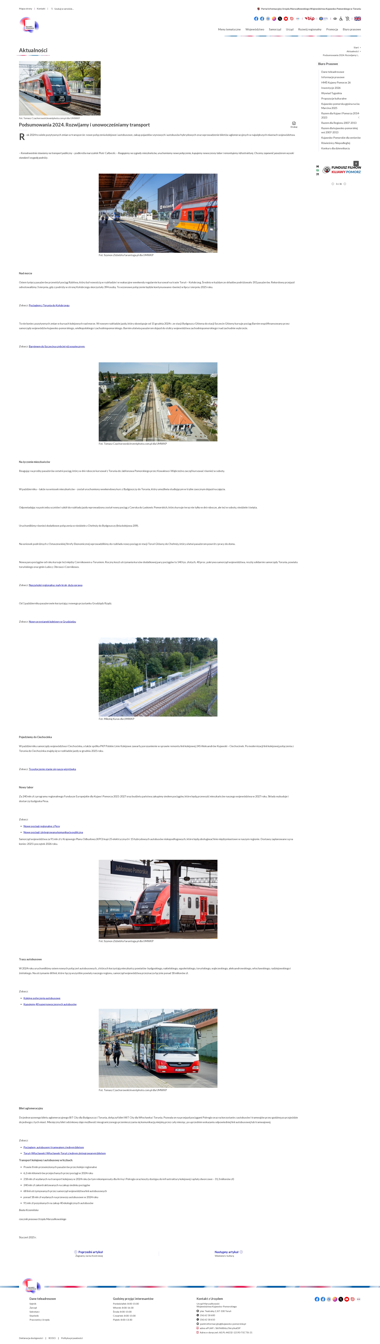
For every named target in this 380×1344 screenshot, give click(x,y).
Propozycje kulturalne (334, 98)
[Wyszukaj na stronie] (52, 8)
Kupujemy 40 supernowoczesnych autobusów (50, 1004)
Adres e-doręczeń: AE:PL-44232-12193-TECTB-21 (226, 1332)
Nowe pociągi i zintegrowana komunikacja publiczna (53, 832)
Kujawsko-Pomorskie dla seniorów (341, 137)
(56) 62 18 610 (207, 1319)
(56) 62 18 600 (207, 1315)
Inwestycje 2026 (331, 87)
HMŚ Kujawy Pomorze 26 (336, 82)
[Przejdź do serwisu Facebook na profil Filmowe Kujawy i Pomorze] (268, 19)
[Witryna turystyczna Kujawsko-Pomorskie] (323, 19)
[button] (338, 170)
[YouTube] (286, 19)
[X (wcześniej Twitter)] (280, 19)
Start (356, 47)
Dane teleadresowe (332, 71)
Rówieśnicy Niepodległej (335, 143)
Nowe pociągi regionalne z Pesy (41, 826)
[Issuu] (292, 19)
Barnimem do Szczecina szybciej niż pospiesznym (57, 346)
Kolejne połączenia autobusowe (41, 998)
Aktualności (353, 51)
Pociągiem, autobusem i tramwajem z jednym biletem (53, 1147)
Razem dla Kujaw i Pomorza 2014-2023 (340, 115)
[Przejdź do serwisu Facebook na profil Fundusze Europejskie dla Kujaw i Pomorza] (262, 19)
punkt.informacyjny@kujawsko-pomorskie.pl (223, 1323)
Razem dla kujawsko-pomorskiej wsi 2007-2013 (339, 130)
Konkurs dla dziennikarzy (335, 148)
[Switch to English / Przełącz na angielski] (357, 19)
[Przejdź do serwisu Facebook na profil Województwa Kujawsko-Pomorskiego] (256, 19)
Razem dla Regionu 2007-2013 (338, 122)
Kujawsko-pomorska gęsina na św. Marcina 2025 (340, 106)
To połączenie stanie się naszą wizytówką (52, 769)
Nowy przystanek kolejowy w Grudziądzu (52, 621)
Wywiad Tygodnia (331, 93)
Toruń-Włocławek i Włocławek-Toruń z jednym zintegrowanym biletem (64, 1153)
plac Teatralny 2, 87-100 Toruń (215, 1311)
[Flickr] (298, 19)
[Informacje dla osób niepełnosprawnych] (344, 19)
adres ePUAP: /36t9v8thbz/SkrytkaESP (220, 1328)
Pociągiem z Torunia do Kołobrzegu (49, 305)
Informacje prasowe (333, 77)
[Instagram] (274, 19)
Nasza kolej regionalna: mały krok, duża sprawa (55, 585)
